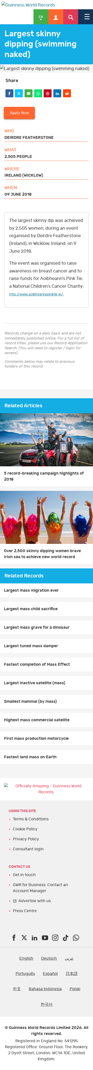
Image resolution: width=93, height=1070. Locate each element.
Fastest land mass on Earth (30, 757)
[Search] (70, 16)
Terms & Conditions (31, 819)
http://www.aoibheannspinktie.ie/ (36, 294)
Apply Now (19, 113)
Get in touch (24, 875)
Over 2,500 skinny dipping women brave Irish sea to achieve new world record (42, 554)
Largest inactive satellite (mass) (34, 683)
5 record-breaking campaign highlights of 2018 (44, 476)
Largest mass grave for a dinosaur (37, 627)
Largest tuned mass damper (31, 646)
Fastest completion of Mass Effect (37, 664)
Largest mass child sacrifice (31, 609)
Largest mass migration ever (31, 590)
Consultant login (28, 849)
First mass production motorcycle (36, 739)
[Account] (55, 16)
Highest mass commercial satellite (36, 720)
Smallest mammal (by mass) (30, 701)
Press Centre (25, 911)
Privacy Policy (26, 839)
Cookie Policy (25, 829)
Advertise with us (34, 901)
